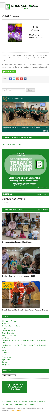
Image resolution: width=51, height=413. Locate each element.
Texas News (6, 357)
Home (3, 402)
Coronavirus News (8, 331)
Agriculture (6, 360)
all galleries (43, 209)
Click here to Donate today (11, 144)
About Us (5, 323)
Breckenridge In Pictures (11, 326)
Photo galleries (7, 404)
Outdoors (5, 362)
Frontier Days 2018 (9, 335)
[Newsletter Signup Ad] (25, 169)
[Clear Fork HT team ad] (25, 114)
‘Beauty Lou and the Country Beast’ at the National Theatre (25, 310)
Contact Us (6, 328)
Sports (4, 355)
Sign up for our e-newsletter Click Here (14, 387)
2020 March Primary (9, 321)
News (4, 350)
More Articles (43, 194)
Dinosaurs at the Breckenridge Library (17, 242)
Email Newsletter (8, 333)
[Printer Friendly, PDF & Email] (9, 71)
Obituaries (5, 352)
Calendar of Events (13, 199)
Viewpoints (6, 364)
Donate (32, 404)
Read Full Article (8, 203)
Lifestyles (5, 338)
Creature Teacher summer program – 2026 (18, 276)
